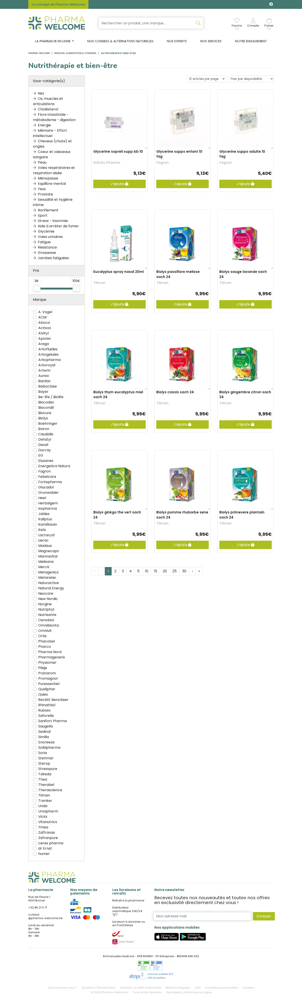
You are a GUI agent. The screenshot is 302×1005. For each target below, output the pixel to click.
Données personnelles (221, 988)
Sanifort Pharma (52, 720)
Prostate (45, 194)
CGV (198, 988)
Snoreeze (46, 742)
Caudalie (45, 434)
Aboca (44, 322)
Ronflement (48, 210)
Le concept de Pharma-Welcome (58, 4)
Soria (42, 752)
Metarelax (47, 577)
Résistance (47, 247)
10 (146, 571)
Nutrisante (47, 614)
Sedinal (44, 731)
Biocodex (46, 402)
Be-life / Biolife (50, 396)
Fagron (44, 471)
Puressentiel (48, 683)
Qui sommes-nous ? (62, 988)
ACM (42, 317)
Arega (43, 343)
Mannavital (47, 556)
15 (155, 571)
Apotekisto (189, 992)
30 (184, 571)
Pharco (44, 646)
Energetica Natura (54, 466)
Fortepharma (50, 481)
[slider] (36, 288)
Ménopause (48, 178)
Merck (43, 566)
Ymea (43, 827)
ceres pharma (50, 843)
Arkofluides (47, 349)
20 (165, 571)
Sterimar (46, 758)
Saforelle (46, 715)
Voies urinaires (50, 236)
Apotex (44, 338)
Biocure (44, 412)
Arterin (44, 370)
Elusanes (45, 460)
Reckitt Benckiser (53, 699)
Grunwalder (48, 492)
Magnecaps (48, 551)
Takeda (44, 774)
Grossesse (47, 252)
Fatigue (44, 242)
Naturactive (48, 582)
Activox (44, 327)
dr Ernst (45, 848)
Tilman (44, 795)
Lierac (43, 540)
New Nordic (48, 598)
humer (44, 853)
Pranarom (47, 673)
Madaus (45, 545)
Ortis (42, 635)
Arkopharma (49, 359)
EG (40, 455)
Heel (42, 497)
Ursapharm (48, 811)
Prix (36, 270)
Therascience (50, 790)
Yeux (42, 188)
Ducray (44, 450)
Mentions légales (178, 988)
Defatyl (44, 439)
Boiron (43, 428)
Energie (44, 125)
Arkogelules (48, 354)
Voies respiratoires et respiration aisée (54, 170)
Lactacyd (46, 535)
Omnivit (45, 630)
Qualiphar (46, 689)
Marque (39, 299)
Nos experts (177, 41)
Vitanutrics (47, 821)
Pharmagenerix (51, 657)
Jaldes (44, 513)
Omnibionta (48, 625)
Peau (42, 162)
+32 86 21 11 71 (37, 907)
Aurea (43, 375)
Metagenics (48, 572)
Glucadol (46, 487)
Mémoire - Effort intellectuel (50, 133)
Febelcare (47, 476)
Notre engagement (251, 41)
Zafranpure (48, 837)
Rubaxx (44, 710)
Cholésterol (48, 109)
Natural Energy (51, 588)
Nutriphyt (46, 609)
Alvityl (43, 333)
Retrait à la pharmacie (128, 900)
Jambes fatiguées (53, 257)
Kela (42, 529)
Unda (42, 805)
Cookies (248, 988)
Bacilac (44, 381)
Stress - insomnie (53, 220)
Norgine (45, 604)
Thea (42, 779)
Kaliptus (45, 519)
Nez (41, 93)
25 (174, 571)
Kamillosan (47, 524)
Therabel (46, 784)
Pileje (42, 667)
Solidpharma (49, 747)
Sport (43, 215)
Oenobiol (46, 620)
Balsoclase (47, 386)
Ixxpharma (47, 508)
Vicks (42, 816)
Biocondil (46, 407)
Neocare (45, 593)
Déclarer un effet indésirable (140, 988)
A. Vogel (45, 311)
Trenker (45, 800)
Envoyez (264, 916)
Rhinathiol (46, 705)
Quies (43, 694)
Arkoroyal (46, 365)
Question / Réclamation (99, 988)
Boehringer (47, 423)
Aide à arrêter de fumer (58, 226)
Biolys (43, 418)
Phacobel (46, 641)
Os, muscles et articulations (48, 101)
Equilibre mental (52, 183)
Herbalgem (48, 503)
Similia (43, 736)
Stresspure (47, 768)
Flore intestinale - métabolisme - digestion (54, 117)
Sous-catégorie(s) (49, 80)
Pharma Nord (49, 651)
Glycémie (46, 231)
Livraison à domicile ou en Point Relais (128, 923)
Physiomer (47, 662)
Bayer (43, 391)
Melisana (46, 561)
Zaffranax (46, 832)
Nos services (211, 41)
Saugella (45, 726)
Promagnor (48, 678)
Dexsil (43, 444)
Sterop (44, 763)
